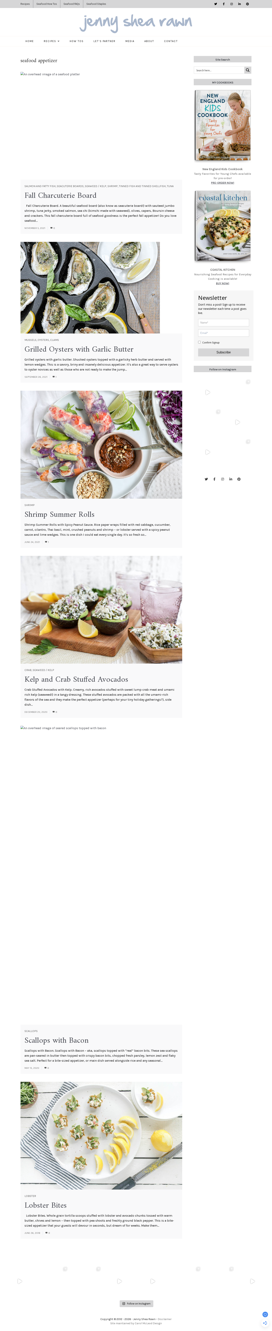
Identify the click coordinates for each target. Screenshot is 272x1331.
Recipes (25, 3)
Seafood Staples (96, 3)
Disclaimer (165, 1319)
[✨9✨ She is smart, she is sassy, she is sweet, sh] (237, 452)
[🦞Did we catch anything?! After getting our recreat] (252, 1281)
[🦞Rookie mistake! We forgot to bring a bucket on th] (237, 422)
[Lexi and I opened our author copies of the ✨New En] (208, 392)
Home (29, 41)
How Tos (77, 41)
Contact (171, 41)
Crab (27, 670)
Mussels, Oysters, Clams (41, 340)
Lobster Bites (45, 1206)
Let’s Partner (104, 41)
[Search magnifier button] (247, 70)
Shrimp (113, 186)
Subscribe (223, 352)
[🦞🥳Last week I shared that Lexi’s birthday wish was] (208, 452)
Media (129, 41)
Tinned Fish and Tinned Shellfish (142, 186)
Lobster (30, 1196)
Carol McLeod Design (148, 1323)
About (149, 41)
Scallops (31, 1031)
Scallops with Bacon (56, 1041)
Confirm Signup (211, 342)
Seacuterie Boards (70, 186)
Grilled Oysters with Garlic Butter (78, 350)
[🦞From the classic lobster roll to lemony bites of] (219, 1281)
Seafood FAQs (72, 3)
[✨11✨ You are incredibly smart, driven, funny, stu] (208, 422)
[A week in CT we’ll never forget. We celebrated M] (237, 392)
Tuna (170, 186)
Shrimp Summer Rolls (59, 515)
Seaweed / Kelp (95, 186)
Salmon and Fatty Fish (40, 186)
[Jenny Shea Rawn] (136, 24)
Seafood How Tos (46, 3)
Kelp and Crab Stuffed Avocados (76, 680)
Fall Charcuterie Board (60, 196)
